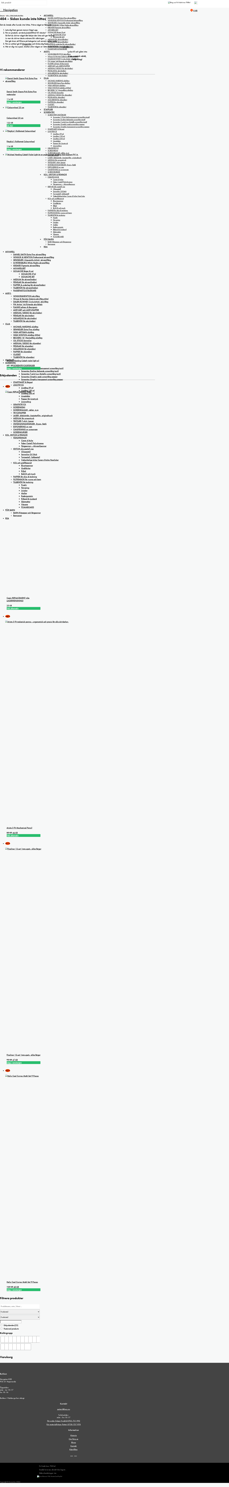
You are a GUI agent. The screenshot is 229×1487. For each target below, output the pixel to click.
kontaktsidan (68, 46)
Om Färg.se (73, 1439)
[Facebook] (72, 1455)
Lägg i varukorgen (14, 102)
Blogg (73, 1442)
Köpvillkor (73, 1449)
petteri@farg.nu (63, 1409)
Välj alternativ (13, 608)
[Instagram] (76, 1455)
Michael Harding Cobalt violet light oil (23, 360)
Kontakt (74, 1446)
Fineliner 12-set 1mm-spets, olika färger (23, 1055)
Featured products (11, 1328)
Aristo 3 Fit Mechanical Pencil (19, 827)
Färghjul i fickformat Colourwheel (21, 141)
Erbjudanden (11, 1325)
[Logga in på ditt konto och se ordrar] (195, 4)
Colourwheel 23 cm (15, 118)
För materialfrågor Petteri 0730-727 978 (64, 1424)
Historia (73, 1435)
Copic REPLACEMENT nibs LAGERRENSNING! (18, 599)
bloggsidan (27, 43)
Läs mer (10, 125)
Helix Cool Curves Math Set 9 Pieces (22, 1282)
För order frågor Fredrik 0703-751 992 (63, 1421)
